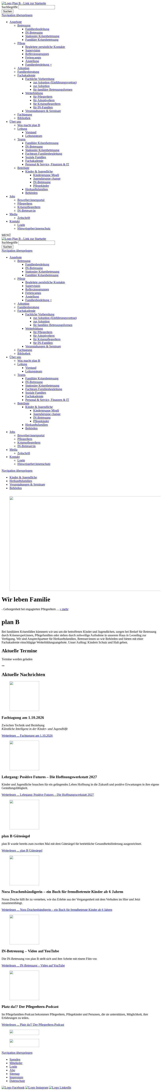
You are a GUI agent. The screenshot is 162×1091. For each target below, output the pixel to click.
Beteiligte (23, 168)
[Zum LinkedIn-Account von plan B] (60, 1087)
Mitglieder (15, 1063)
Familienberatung (28, 71)
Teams (21, 139)
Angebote (15, 22)
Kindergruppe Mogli (46, 175)
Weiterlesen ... (27, 735)
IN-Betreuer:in (26, 210)
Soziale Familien (35, 157)
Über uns (15, 121)
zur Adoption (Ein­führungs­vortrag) (55, 82)
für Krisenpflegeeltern (46, 103)
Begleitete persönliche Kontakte (45, 46)
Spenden (14, 1059)
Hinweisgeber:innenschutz (33, 228)
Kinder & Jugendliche (39, 171)
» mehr (64, 609)
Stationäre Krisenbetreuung (42, 36)
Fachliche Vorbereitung (39, 79)
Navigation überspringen (17, 15)
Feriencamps (33, 57)
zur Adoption (41, 86)
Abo (12, 1070)
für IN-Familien (43, 107)
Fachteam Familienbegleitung (43, 153)
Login (21, 225)
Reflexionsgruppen (37, 54)
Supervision (32, 50)
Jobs (12, 196)
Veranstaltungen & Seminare (43, 111)
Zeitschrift (23, 217)
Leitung (22, 128)
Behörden (31, 192)
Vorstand (30, 132)
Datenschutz (17, 1080)
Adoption (23, 68)
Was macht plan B (28, 125)
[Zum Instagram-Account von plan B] (36, 1087)
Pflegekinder (41, 185)
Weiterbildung (34, 93)
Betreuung (23, 25)
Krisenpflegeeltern (28, 207)
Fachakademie (26, 75)
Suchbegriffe (10, 7)
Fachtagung (24, 114)
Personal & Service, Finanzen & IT (47, 164)
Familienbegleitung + (38, 64)
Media (13, 214)
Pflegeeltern (24, 203)
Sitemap (14, 1073)
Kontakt (14, 221)
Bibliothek (23, 118)
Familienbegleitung (37, 29)
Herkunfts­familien (36, 189)
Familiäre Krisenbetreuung (41, 39)
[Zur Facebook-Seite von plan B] (13, 1087)
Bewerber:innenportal (30, 200)
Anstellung (32, 61)
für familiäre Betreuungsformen (52, 89)
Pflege (21, 43)
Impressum (16, 1077)
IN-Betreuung (34, 32)
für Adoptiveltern (44, 100)
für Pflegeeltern (42, 96)
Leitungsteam (33, 136)
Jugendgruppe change (46, 178)
